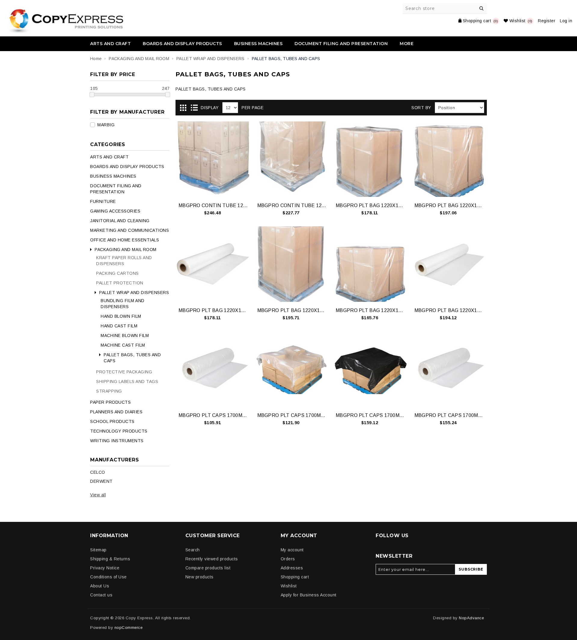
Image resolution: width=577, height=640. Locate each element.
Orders (288, 558)
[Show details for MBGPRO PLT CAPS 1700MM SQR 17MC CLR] (213, 369)
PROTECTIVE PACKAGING (124, 371)
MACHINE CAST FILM (123, 345)
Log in (566, 20)
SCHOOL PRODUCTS (112, 421)
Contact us (101, 595)
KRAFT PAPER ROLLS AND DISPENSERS (124, 260)
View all (98, 494)
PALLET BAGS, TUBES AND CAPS (132, 357)
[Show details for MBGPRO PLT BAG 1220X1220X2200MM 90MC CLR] (370, 264)
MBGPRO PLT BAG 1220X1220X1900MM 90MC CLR (213, 310)
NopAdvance (471, 618)
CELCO (97, 472)
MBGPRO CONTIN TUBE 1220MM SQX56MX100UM (292, 205)
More (407, 43)
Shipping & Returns (110, 558)
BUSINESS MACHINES (258, 43)
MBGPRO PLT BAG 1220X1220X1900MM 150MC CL (370, 205)
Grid (183, 108)
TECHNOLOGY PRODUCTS (119, 431)
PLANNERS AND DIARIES (116, 411)
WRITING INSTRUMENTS (117, 440)
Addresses (292, 567)
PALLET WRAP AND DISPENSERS (134, 292)
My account (292, 549)
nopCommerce (128, 627)
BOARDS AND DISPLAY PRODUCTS (182, 43)
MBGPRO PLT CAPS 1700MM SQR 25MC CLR (449, 415)
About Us (99, 585)
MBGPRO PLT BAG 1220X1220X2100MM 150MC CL (292, 310)
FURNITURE (103, 201)
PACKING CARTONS (117, 273)
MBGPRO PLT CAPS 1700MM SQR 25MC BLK (370, 415)
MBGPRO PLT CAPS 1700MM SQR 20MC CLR (292, 415)
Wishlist (289, 585)
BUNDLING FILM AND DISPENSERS (123, 303)
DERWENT (101, 481)
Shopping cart (295, 576)
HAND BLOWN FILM (121, 316)
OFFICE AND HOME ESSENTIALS (124, 239)
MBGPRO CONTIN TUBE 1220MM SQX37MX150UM (213, 205)
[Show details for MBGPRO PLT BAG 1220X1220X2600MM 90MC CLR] (449, 264)
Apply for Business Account (309, 595)
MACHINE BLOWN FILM (125, 335)
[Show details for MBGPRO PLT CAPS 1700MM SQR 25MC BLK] (370, 369)
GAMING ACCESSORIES (115, 211)
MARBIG (105, 124)
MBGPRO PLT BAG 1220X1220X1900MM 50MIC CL (449, 205)
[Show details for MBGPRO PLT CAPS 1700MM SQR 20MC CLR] (292, 369)
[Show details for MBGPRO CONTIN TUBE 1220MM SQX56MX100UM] (292, 159)
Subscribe (471, 569)
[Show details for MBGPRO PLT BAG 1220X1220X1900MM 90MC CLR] (213, 264)
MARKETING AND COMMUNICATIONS (129, 230)
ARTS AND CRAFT (110, 43)
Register (546, 20)
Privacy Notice (104, 567)
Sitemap (98, 549)
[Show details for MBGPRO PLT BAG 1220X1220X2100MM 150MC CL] (292, 264)
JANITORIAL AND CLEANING (120, 220)
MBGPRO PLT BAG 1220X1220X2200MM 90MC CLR (370, 310)
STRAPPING (109, 391)
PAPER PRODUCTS (110, 402)
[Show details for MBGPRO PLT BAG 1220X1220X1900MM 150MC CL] (370, 159)
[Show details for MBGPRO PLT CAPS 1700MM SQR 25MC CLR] (449, 369)
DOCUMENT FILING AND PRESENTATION (341, 43)
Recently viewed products (211, 558)
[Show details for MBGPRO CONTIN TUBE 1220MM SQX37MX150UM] (213, 159)
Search (481, 8)
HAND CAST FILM (119, 325)
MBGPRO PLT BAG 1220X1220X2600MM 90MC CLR (449, 310)
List (194, 108)
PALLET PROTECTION (119, 282)
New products (199, 576)
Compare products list (208, 567)
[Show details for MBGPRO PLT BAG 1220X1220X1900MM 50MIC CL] (449, 159)
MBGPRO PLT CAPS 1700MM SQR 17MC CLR (213, 415)
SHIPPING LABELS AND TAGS (127, 381)
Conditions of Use (108, 576)
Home (96, 58)
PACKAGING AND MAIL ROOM (126, 249)
